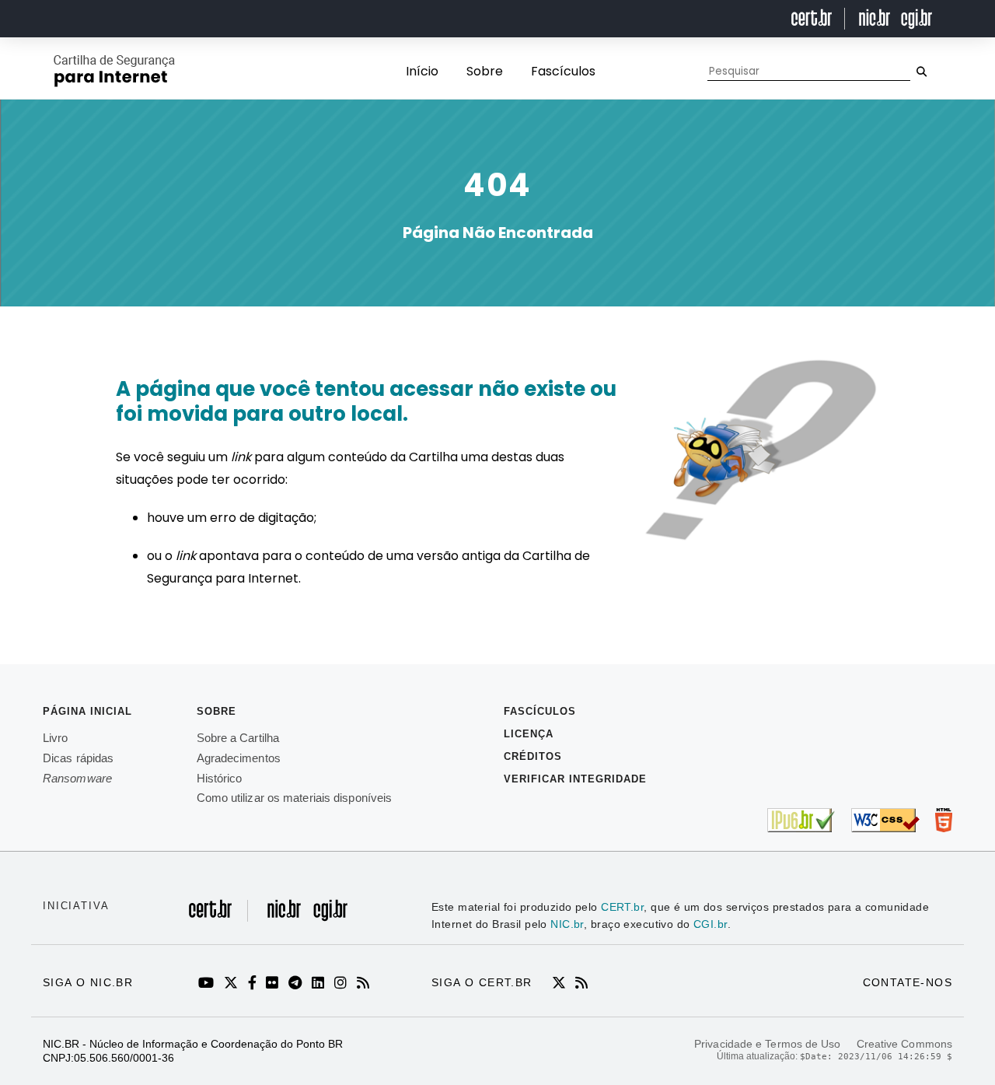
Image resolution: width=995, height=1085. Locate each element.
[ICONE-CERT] (561, 984)
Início (422, 71)
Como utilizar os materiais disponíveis (295, 797)
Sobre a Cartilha (238, 737)
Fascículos (563, 71)
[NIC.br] (282, 917)
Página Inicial (87, 711)
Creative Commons (904, 1044)
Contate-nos (907, 982)
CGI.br (710, 924)
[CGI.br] (326, 917)
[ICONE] (208, 984)
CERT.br (622, 907)
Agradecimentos (239, 758)
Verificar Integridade (575, 779)
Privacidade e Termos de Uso (767, 1044)
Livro (55, 737)
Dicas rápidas (78, 758)
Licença (528, 734)
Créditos (533, 756)
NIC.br (567, 924)
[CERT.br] (218, 917)
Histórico (220, 778)
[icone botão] (921, 72)
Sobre (484, 71)
